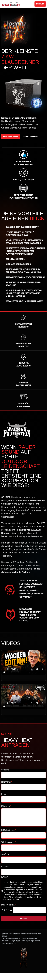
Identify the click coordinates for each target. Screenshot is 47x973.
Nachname (6, 782)
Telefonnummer (8, 842)
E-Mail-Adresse (8, 830)
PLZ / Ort (5, 866)
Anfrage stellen (10, 136)
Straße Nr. (6, 854)
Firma (3, 794)
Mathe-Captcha (8, 905)
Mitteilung (6, 806)
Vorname (5, 770)
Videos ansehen (30, 136)
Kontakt (40, 4)
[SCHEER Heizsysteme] (11, 4)
